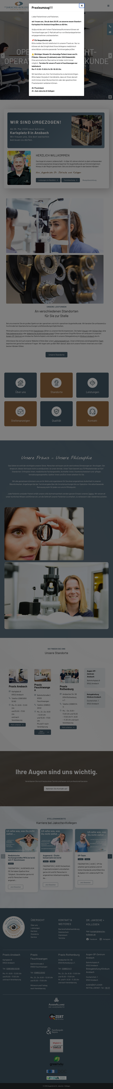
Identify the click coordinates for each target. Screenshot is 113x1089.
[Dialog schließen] (82, 5)
